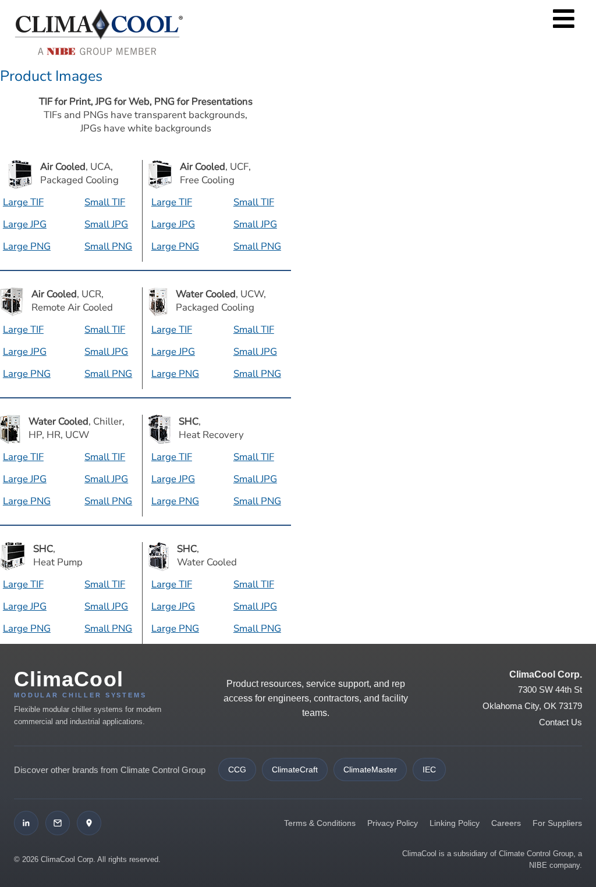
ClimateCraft (295, 769)
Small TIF (104, 202)
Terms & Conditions (320, 823)
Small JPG (106, 224)
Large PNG (27, 246)
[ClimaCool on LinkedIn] (26, 823)
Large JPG (25, 224)
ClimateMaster (370, 769)
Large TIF (23, 202)
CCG (237, 769)
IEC (429, 769)
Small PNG (108, 246)
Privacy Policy (392, 823)
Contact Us (560, 722)
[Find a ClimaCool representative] (89, 823)
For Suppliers (557, 823)
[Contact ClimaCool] (57, 823)
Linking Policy (455, 823)
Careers (506, 823)
